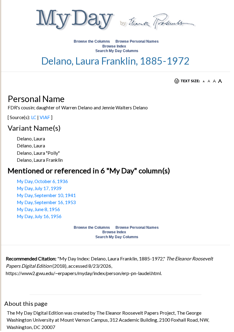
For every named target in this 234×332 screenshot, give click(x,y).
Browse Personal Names (137, 41)
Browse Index (114, 46)
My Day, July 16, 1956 (39, 216)
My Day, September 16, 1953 (46, 202)
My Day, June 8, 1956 (38, 209)
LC (33, 117)
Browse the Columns (92, 41)
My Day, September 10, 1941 (46, 195)
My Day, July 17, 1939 (39, 188)
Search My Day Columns (116, 51)
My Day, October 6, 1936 (42, 181)
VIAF (45, 117)
